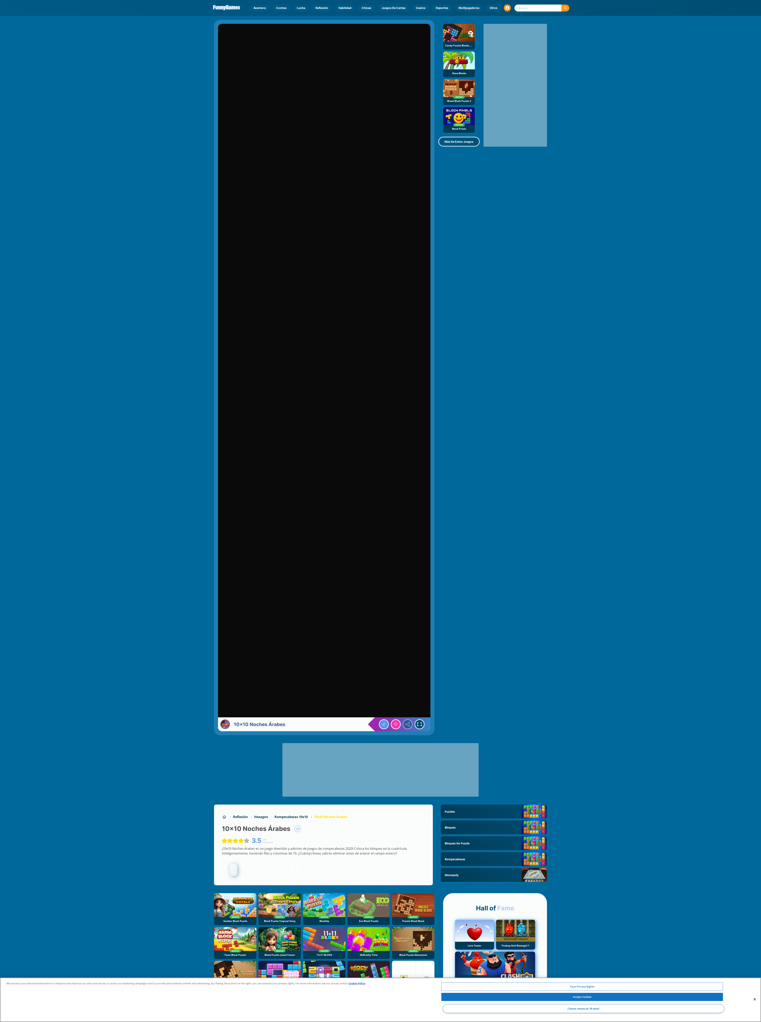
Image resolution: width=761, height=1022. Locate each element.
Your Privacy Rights (582, 986)
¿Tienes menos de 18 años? (583, 1008)
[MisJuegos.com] (224, 816)
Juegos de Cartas (393, 8)
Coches (281, 8)
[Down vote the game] (396, 724)
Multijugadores (469, 8)
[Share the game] (408, 724)
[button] (507, 7)
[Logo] (226, 8)
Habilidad (344, 8)
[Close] (754, 999)
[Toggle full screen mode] (419, 724)
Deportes (442, 8)
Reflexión (321, 8)
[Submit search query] (565, 8)
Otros (493, 8)
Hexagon (261, 817)
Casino (420, 8)
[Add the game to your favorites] (297, 828)
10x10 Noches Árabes (330, 817)
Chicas (366, 8)
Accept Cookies (582, 997)
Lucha (301, 8)
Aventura (259, 8)
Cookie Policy (356, 983)
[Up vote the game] (384, 724)
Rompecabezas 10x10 (291, 817)
